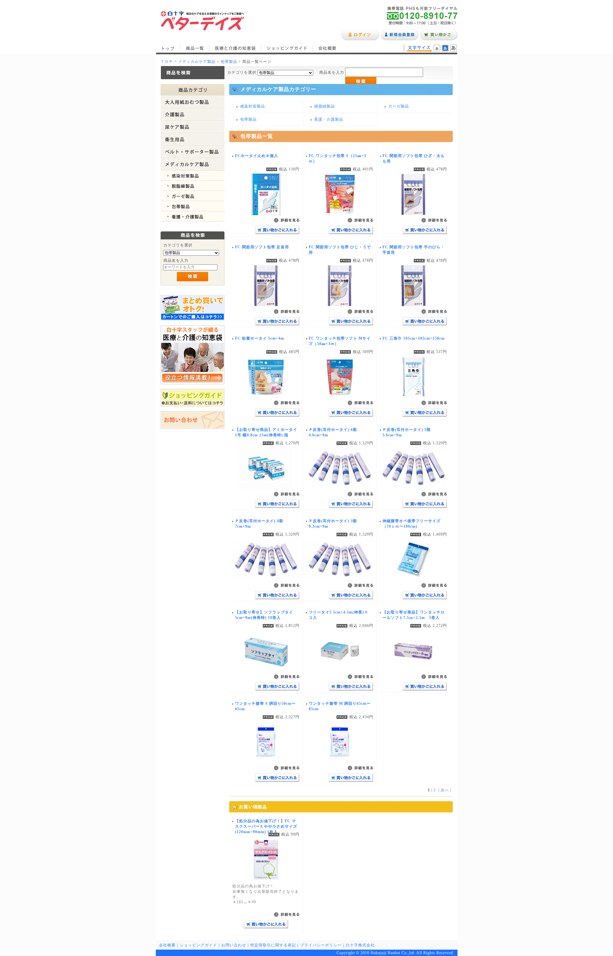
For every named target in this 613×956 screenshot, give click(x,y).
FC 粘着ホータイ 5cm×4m (259, 338)
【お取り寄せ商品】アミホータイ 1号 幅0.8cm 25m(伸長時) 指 (266, 432)
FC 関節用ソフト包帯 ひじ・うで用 (340, 250)
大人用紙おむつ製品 (192, 102)
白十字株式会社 (360, 945)
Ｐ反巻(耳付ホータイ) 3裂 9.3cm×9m (333, 524)
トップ (168, 48)
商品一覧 (194, 48)
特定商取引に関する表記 (273, 945)
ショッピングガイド (287, 48)
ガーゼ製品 (192, 196)
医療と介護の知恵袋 (235, 48)
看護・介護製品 (192, 216)
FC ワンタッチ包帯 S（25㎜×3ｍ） (337, 158)
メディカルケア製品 (197, 61)
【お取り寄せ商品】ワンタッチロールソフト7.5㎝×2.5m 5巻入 (413, 615)
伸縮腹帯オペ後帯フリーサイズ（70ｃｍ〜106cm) (411, 524)
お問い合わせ (233, 945)
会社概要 (327, 48)
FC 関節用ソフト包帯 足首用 (262, 247)
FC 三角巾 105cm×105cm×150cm (413, 338)
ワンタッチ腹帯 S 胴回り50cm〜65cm (265, 706)
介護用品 (192, 114)
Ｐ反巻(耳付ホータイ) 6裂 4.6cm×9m (333, 432)
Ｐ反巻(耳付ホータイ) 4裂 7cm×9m (259, 524)
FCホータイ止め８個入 (256, 156)
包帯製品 (229, 61)
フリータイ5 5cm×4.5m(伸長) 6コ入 (338, 615)
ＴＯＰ (167, 61)
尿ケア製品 (192, 127)
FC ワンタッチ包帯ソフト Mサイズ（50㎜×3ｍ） (340, 341)
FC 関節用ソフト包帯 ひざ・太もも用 (413, 158)
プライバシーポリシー (321, 945)
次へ (445, 790)
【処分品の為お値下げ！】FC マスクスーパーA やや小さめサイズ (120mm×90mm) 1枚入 (266, 826)
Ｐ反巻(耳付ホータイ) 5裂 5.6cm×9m (406, 432)
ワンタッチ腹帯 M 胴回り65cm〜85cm (340, 706)
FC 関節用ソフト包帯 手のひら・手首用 (413, 250)
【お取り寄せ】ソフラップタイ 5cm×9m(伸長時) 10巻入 (264, 615)
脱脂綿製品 (192, 186)
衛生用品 (192, 139)
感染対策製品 (192, 175)
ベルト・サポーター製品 (192, 152)
